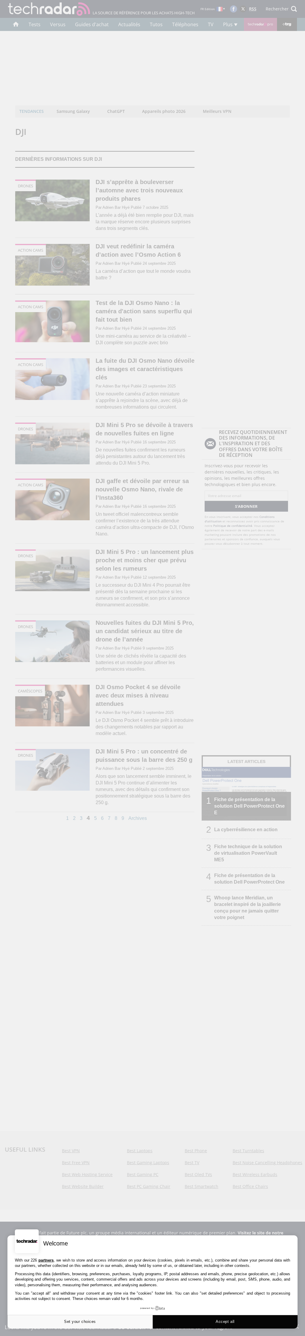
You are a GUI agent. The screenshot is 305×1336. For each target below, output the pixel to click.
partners (46, 1260)
